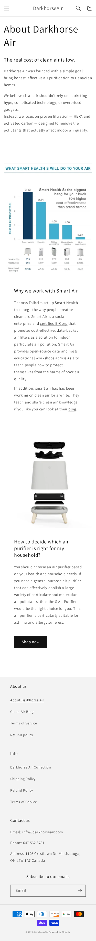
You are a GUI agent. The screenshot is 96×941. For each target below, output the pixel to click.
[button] (6, 8)
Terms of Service (23, 723)
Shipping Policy (23, 778)
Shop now (31, 641)
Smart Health (66, 302)
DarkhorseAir (41, 931)
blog (72, 409)
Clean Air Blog (22, 711)
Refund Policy (21, 790)
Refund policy (21, 735)
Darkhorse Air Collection (30, 767)
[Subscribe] (80, 891)
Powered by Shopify (59, 931)
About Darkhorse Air (27, 700)
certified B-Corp (54, 323)
